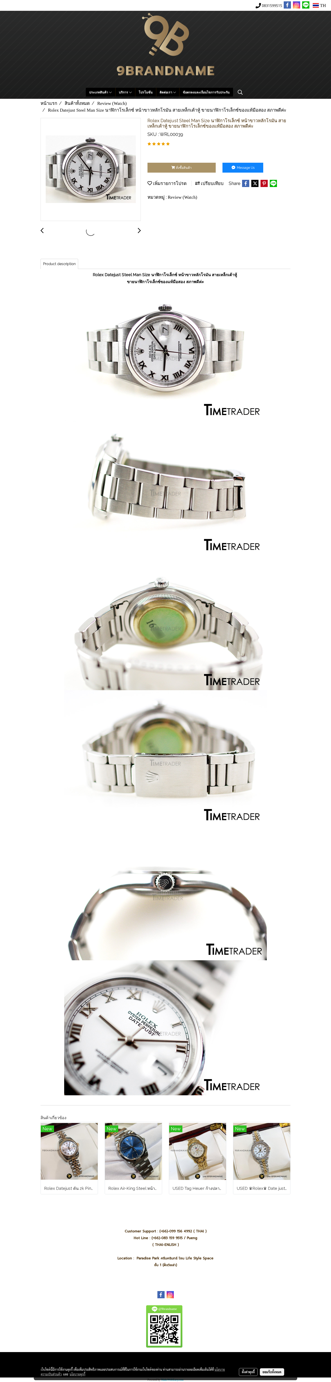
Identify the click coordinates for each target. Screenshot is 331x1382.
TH (322, 5)
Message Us (245, 167)
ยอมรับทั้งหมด (272, 1372)
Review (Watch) (182, 197)
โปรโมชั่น (146, 92)
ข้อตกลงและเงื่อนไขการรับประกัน (206, 92)
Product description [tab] (59, 264)
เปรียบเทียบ (212, 183)
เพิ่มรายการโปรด (169, 183)
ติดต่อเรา (166, 92)
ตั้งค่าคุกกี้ (248, 1372)
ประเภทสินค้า (99, 92)
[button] (240, 92)
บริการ (124, 92)
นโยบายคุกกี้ (77, 1374)
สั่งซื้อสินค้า (183, 167)
